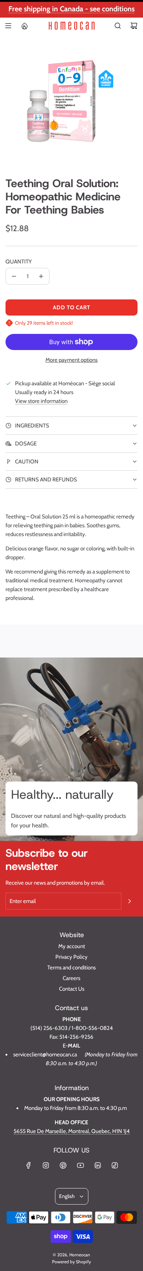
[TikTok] (115, 1165)
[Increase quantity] (41, 276)
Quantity (19, 261)
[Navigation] (8, 26)
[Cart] (134, 26)
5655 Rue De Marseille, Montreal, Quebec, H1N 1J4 (72, 1131)
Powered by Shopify (71, 1261)
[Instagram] (46, 1165)
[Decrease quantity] (14, 276)
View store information (41, 401)
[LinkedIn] (97, 1165)
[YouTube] (80, 1165)
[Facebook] (29, 1165)
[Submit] (129, 901)
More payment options (71, 360)
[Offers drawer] (24, 26)
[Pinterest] (63, 1165)
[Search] (118, 26)
